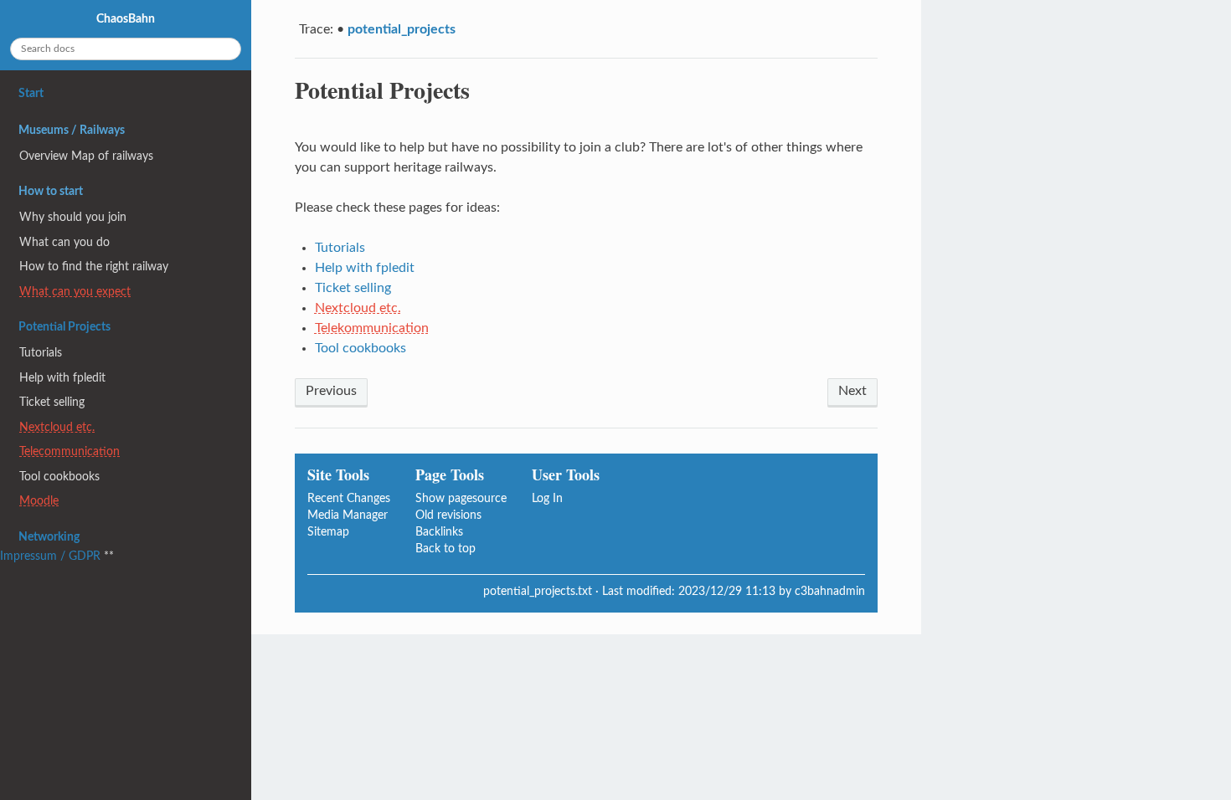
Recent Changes (348, 498)
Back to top (445, 548)
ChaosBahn (125, 19)
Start (31, 94)
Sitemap (328, 532)
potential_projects (402, 29)
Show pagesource (461, 498)
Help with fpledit (365, 267)
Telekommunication (372, 328)
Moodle (39, 501)
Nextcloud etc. (358, 308)
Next (852, 390)
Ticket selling (353, 288)
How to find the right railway (93, 266)
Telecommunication (69, 451)
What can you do (64, 242)
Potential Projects (64, 327)
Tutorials (340, 247)
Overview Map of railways (86, 156)
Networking (49, 537)
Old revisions (448, 515)
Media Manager (347, 515)
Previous (331, 390)
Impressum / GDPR (50, 556)
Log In (547, 498)
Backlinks (439, 532)
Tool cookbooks (360, 348)
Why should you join (72, 217)
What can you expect (75, 291)
